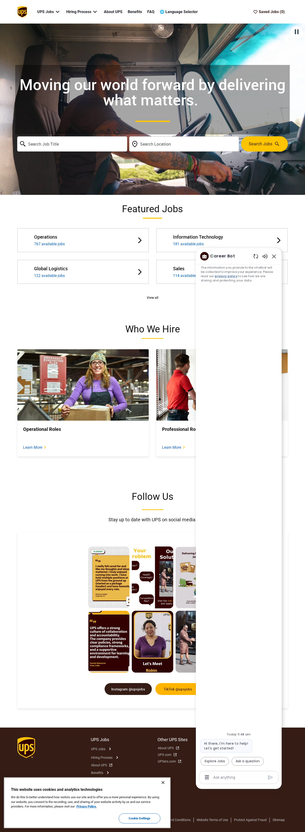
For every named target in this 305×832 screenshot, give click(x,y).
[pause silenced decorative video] (297, 32)
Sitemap (279, 820)
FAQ (150, 12)
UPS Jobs (98, 749)
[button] (153, 297)
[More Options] (207, 777)
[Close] (163, 782)
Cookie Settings (140, 818)
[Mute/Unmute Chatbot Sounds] (265, 256)
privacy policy (226, 276)
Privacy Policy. (86, 806)
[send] (271, 777)
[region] (239, 516)
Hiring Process (101, 757)
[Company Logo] (22, 11)
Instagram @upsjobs (128, 689)
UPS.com (164, 754)
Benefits (135, 12)
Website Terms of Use (212, 820)
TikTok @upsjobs (178, 689)
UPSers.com (167, 761)
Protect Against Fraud (250, 820)
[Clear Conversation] (255, 256)
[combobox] (72, 144)
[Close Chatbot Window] (274, 256)
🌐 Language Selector (179, 12)
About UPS (113, 12)
